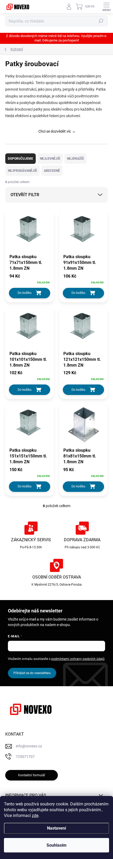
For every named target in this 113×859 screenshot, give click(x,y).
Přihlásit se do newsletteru (32, 673)
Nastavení (56, 828)
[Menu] (106, 6)
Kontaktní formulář (31, 775)
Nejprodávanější (22, 171)
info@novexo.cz (29, 746)
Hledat (101, 21)
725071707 (25, 756)
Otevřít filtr (25, 194)
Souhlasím (56, 845)
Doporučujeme (20, 158)
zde (35, 815)
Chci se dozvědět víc (54, 131)
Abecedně (52, 171)
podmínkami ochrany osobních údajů (78, 659)
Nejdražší (75, 158)
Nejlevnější (50, 158)
